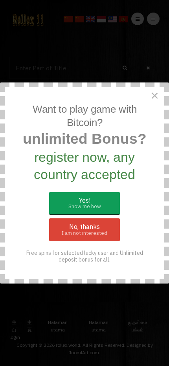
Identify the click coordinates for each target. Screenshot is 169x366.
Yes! (84, 203)
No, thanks (84, 229)
